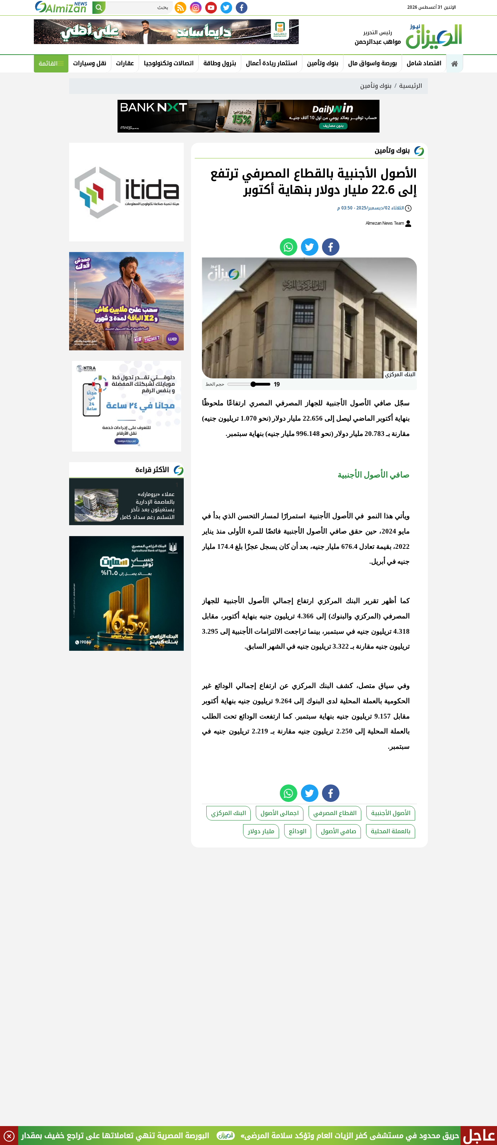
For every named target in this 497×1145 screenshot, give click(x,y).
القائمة (48, 63)
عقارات (125, 63)
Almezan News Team (385, 223)
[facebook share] (330, 247)
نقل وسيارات (89, 63)
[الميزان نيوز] (434, 35)
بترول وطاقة (219, 63)
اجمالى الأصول (280, 813)
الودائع (297, 831)
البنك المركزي (228, 813)
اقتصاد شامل (424, 63)
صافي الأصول (338, 831)
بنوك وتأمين (322, 63)
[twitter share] (309, 247)
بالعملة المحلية (390, 831)
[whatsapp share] (288, 247)
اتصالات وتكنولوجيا (169, 63)
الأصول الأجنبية (390, 813)
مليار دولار (261, 831)
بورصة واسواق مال (372, 63)
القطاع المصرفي (335, 813)
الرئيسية (410, 85)
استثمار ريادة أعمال (271, 63)
